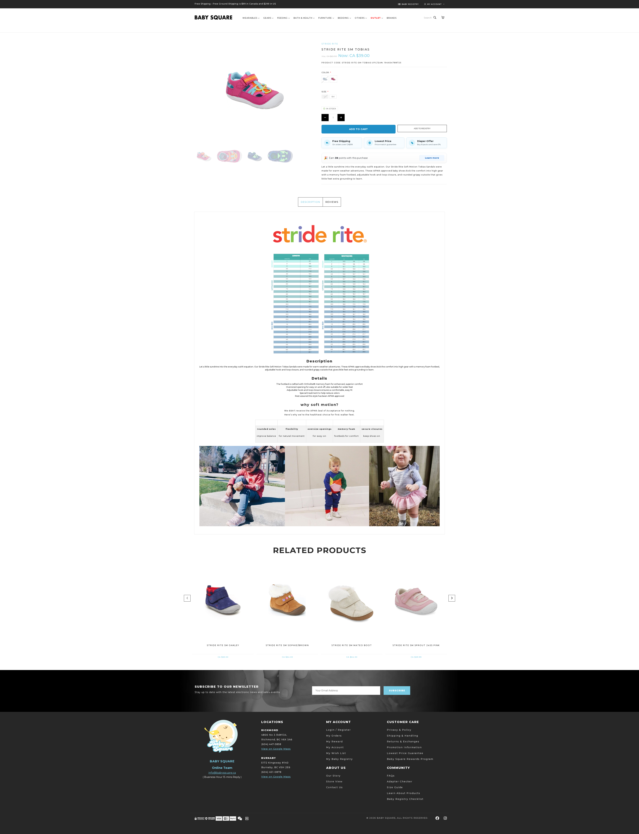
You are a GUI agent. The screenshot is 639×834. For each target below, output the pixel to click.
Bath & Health (303, 18)
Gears (267, 18)
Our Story (333, 775)
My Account (335, 747)
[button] (422, 128)
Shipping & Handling (402, 735)
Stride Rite (329, 43)
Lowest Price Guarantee (405, 753)
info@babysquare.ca (222, 772)
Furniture (325, 18)
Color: (326, 72)
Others (360, 18)
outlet (376, 18)
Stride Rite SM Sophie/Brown (287, 645)
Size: (324, 91)
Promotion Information (404, 747)
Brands (392, 18)
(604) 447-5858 (271, 744)
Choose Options (222, 621)
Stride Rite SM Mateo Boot (351, 645)
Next (451, 598)
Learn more (432, 157)
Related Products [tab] (319, 550)
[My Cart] (443, 17)
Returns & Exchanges (403, 741)
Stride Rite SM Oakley (223, 645)
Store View (334, 781)
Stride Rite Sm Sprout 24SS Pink (416, 645)
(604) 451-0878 (271, 772)
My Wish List (336, 753)
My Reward (334, 741)
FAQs (391, 775)
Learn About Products (403, 793)
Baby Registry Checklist (405, 799)
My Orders (334, 735)
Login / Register (338, 729)
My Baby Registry (339, 759)
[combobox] (428, 18)
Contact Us (334, 787)
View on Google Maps (276, 748)
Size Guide (395, 787)
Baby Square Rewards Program (410, 759)
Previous (187, 598)
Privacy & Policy (399, 729)
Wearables (249, 18)
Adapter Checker (399, 781)
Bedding (343, 18)
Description (310, 201)
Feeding (282, 18)
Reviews (331, 201)
